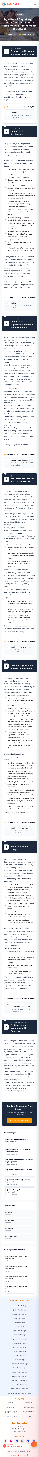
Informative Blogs (29, 1407)
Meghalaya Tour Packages (19, 1339)
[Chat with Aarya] (34, 1444)
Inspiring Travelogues (10, 1412)
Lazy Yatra (13, 3)
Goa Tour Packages (20, 1326)
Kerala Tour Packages (19, 1322)
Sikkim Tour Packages (19, 1335)
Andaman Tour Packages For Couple (19, 1393)
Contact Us (28, 1402)
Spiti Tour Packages (19, 1347)
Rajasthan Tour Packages (19, 1310)
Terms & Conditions (10, 1416)
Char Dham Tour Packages (19, 1388)
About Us (10, 1402)
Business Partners (28, 1412)
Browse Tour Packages (19, 1120)
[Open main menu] (35, 4)
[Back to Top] (27, 1455)
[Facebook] (5, 1441)
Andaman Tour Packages (19, 1306)
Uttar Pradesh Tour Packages (19, 1364)
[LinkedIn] (17, 1441)
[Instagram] (11, 1441)
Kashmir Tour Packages (19, 1314)
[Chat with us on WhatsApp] (22, 1441)
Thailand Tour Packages (19, 1376)
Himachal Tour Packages (19, 1343)
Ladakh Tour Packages (20, 1318)
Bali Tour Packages (19, 1359)
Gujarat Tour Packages (19, 1331)
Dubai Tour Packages (19, 1368)
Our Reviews (10, 1407)
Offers (29, 1416)
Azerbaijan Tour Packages (19, 1355)
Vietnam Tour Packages (19, 1372)
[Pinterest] (34, 1441)
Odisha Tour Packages (19, 1351)
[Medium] (28, 1441)
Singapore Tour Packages (20, 1384)
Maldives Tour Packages (19, 1380)
